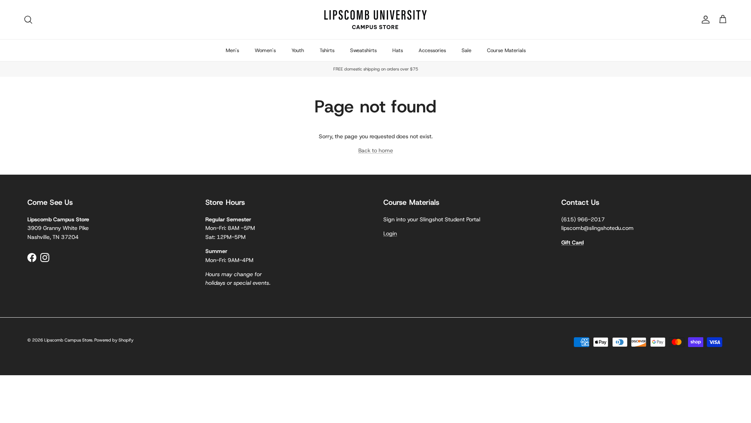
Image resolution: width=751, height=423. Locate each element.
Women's (265, 50)
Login (390, 233)
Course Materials (506, 50)
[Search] (28, 19)
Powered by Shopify (113, 340)
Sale (466, 50)
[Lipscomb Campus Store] (375, 19)
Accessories (432, 50)
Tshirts (327, 50)
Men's (232, 50)
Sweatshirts (363, 50)
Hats (397, 50)
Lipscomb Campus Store (68, 340)
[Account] (704, 19)
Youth (297, 50)
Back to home (375, 150)
